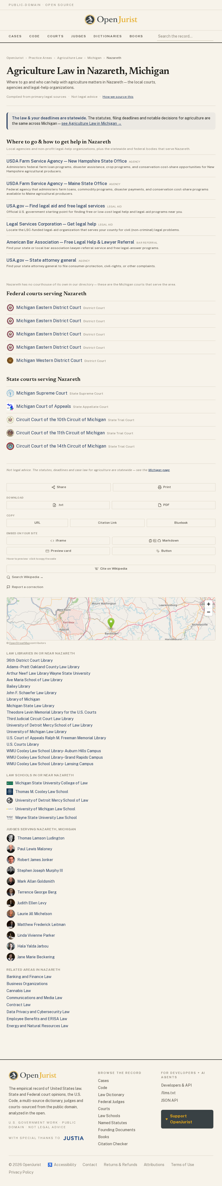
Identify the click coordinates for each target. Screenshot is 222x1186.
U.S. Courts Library (22, 744)
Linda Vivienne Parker (36, 935)
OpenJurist (15, 58)
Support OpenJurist (178, 1119)
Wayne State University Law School (46, 817)
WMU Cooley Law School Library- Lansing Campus (49, 764)
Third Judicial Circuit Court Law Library (39, 719)
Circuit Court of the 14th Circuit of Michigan (61, 446)
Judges (78, 36)
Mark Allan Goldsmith (36, 881)
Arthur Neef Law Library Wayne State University (48, 673)
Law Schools (109, 1116)
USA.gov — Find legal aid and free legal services (55, 206)
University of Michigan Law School (45, 809)
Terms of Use (182, 1165)
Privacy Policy (21, 1172)
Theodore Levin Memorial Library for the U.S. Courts (51, 712)
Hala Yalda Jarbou (32, 946)
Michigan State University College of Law (51, 783)
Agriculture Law (69, 58)
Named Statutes (112, 1123)
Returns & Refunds (120, 1165)
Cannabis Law (18, 991)
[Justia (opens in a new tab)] (73, 1138)
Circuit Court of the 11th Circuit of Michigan (60, 432)
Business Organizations (27, 984)
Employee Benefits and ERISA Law (36, 1019)
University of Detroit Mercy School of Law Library (49, 725)
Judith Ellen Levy (31, 903)
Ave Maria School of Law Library (34, 680)
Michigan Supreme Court (41, 393)
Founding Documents (116, 1130)
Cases (15, 36)
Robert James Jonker (35, 860)
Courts (55, 36)
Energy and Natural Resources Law (37, 1026)
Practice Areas (40, 58)
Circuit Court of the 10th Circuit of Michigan (61, 419)
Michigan (94, 58)
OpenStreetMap (19, 642)
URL (37, 522)
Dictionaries (108, 36)
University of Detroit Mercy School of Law (51, 800)
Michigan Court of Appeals (43, 406)
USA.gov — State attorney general (41, 260)
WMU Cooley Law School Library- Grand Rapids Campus (54, 757)
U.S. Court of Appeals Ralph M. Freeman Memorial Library (56, 738)
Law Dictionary (111, 1095)
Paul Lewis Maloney (34, 849)
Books (136, 36)
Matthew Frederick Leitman (41, 924)
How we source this (118, 97)
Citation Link (107, 522)
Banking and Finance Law (28, 977)
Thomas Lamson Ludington (40, 838)
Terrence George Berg (37, 892)
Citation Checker (113, 1144)
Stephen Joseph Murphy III (40, 870)
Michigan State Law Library (30, 706)
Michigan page (159, 470)
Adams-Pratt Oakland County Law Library (42, 667)
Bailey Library (18, 686)
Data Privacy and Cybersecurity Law (38, 1012)
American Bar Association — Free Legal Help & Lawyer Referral (70, 242)
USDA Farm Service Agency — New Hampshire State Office (66, 161)
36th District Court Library (29, 660)
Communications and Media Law (34, 998)
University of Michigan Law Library (36, 732)
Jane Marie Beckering (36, 957)
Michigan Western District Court (49, 360)
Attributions (154, 1165)
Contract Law (18, 1005)
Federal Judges (111, 1102)
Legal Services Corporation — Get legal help (51, 224)
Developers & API (176, 1085)
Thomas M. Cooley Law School (41, 791)
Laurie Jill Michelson (34, 914)
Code (34, 36)
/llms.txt (168, 1093)
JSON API (169, 1100)
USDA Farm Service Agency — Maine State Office (56, 183)
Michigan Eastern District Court (48, 307)
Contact (90, 1165)
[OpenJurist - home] (111, 19)
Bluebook (181, 522)
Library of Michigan (23, 699)
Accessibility (62, 1165)
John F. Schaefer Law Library (31, 693)
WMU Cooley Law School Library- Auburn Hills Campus (53, 751)
